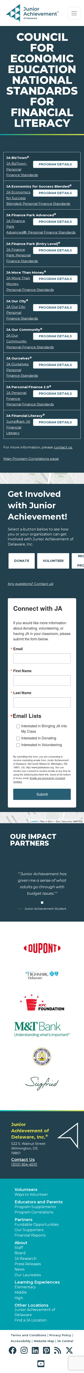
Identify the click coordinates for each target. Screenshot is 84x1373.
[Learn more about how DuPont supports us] (42, 950)
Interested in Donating (38, 738)
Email (18, 649)
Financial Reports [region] (30, 1235)
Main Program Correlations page (31, 459)
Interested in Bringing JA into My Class (44, 728)
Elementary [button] (25, 1287)
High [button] (19, 1298)
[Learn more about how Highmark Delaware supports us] (42, 978)
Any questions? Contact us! (30, 584)
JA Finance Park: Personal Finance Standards (22, 255)
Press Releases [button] (28, 1264)
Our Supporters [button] (29, 1230)
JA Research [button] (26, 1258)
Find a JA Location (31, 1320)
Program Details (55, 164)
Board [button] (20, 1253)
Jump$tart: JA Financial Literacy (18, 427)
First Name (22, 671)
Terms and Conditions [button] (28, 1335)
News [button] (19, 1269)
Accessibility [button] (21, 1341)
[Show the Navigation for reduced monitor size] (74, 13)
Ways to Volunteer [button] (31, 1194)
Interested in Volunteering (41, 744)
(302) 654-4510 (24, 1164)
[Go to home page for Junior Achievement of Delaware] (33, 13)
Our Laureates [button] (28, 1275)
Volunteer (53, 561)
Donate (21, 561)
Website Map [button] (44, 1341)
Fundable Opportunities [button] (36, 1224)
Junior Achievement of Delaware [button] (35, 1312)
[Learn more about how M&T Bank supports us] (42, 1032)
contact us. (63, 447)
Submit (42, 794)
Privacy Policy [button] (60, 1335)
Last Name (22, 693)
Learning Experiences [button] (37, 1282)
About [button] (21, 1243)
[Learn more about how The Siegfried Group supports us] (42, 1086)
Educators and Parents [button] (39, 1202)
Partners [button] (23, 1220)
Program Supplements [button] (35, 1207)
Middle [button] (21, 1292)
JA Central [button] (65, 1341)
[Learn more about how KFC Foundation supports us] (42, 1005)
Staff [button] (19, 1247)
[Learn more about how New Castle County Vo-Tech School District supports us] (42, 1059)
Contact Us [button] (23, 1160)
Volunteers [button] (26, 1190)
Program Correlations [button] (34, 1212)
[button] (14, 1350)
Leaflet (34, 821)
